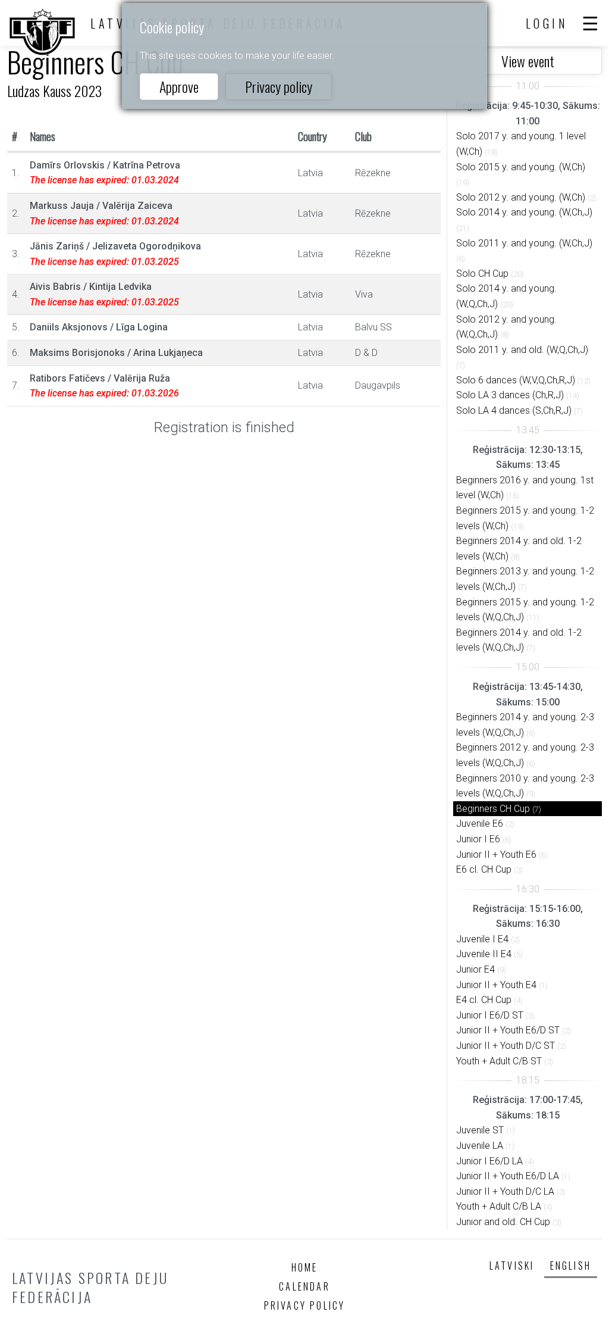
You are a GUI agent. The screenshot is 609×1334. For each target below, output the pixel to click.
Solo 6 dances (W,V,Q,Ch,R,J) (515, 380)
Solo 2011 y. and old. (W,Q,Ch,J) (522, 349)
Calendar (304, 1286)
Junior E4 (475, 969)
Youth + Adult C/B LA (498, 1206)
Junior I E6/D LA (489, 1161)
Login (547, 23)
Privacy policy (278, 86)
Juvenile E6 (479, 823)
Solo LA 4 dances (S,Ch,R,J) (514, 410)
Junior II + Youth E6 (496, 854)
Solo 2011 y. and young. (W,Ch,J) (524, 243)
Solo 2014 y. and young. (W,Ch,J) (524, 212)
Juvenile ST (480, 1130)
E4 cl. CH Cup (483, 999)
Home (304, 1267)
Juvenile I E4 (482, 939)
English (570, 1265)
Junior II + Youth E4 (496, 985)
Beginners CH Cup (493, 808)
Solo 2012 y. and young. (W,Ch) (520, 197)
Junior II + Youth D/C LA (505, 1191)
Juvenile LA (479, 1145)
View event (527, 60)
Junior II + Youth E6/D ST (508, 1030)
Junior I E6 (478, 839)
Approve (179, 86)
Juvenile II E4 (483, 954)
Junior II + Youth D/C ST (505, 1045)
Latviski (512, 1265)
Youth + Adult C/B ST (499, 1061)
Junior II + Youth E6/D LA (507, 1176)
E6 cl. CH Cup (483, 869)
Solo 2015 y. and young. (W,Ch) (520, 167)
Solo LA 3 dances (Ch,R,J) (510, 395)
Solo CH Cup (482, 273)
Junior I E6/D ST (489, 1015)
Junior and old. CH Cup (503, 1221)
